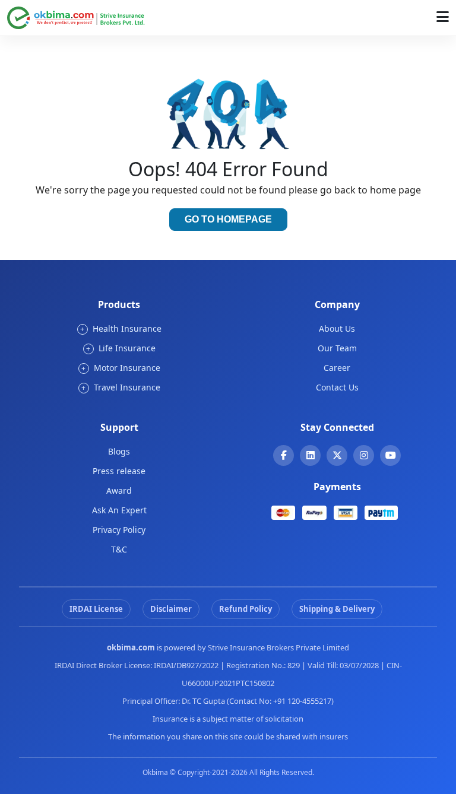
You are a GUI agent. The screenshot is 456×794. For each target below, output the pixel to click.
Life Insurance (121, 348)
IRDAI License (96, 609)
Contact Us (337, 387)
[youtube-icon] (390, 455)
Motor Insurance (120, 367)
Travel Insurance (120, 387)
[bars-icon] (442, 16)
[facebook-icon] (284, 455)
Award (119, 490)
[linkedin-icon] (310, 455)
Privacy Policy (119, 529)
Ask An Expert (119, 510)
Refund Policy (245, 609)
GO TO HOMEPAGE (228, 219)
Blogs (119, 451)
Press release (119, 471)
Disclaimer (171, 609)
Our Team (337, 348)
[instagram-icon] (364, 455)
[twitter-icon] (337, 455)
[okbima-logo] (76, 16)
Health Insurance (121, 328)
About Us (337, 328)
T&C (119, 549)
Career (337, 367)
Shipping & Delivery (337, 609)
